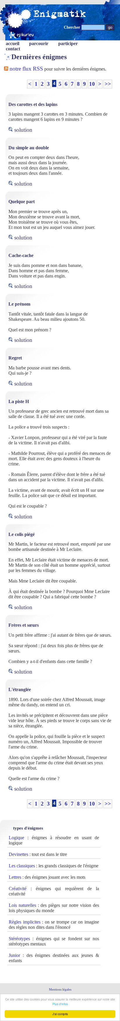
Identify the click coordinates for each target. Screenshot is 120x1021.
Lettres (15, 877)
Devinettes (18, 854)
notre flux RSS (25, 69)
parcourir (38, 43)
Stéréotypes (19, 938)
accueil (12, 43)
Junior (14, 955)
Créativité (18, 888)
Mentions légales (60, 989)
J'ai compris (60, 1014)
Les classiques (22, 865)
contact (13, 48)
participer (68, 43)
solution (23, 130)
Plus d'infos (60, 1004)
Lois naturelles (22, 905)
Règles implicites (24, 921)
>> (108, 84)
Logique (16, 837)
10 (92, 84)
